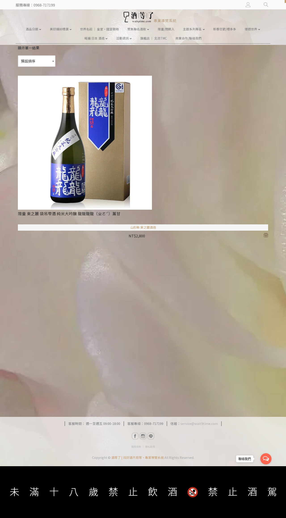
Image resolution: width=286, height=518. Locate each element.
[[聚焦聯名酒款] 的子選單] (148, 29)
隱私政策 (150, 446)
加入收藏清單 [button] (266, 235)
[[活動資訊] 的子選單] (131, 38)
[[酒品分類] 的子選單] (40, 29)
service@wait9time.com (199, 423)
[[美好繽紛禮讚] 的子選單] (70, 29)
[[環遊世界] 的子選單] (259, 29)
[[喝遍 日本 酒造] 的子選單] (106, 38)
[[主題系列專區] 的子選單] (204, 29)
